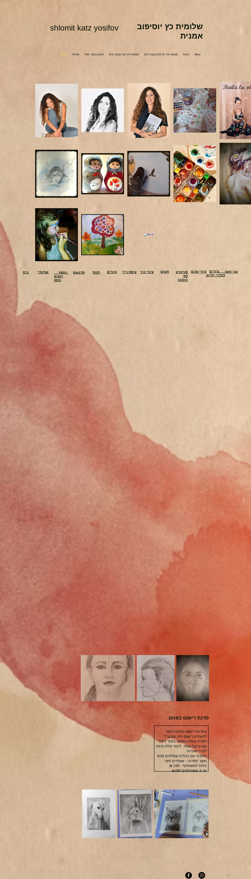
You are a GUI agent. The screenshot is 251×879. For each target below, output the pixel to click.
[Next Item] (203, 678)
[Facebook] (188, 875)
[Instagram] (201, 875)
